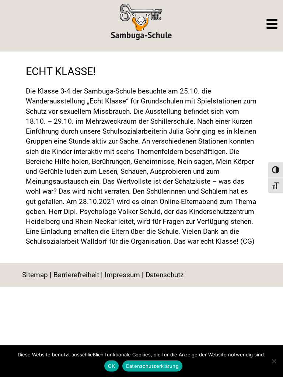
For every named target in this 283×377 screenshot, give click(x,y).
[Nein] (273, 361)
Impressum (122, 275)
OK (111, 366)
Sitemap (35, 275)
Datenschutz (165, 275)
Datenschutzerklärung (152, 366)
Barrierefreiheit (76, 275)
